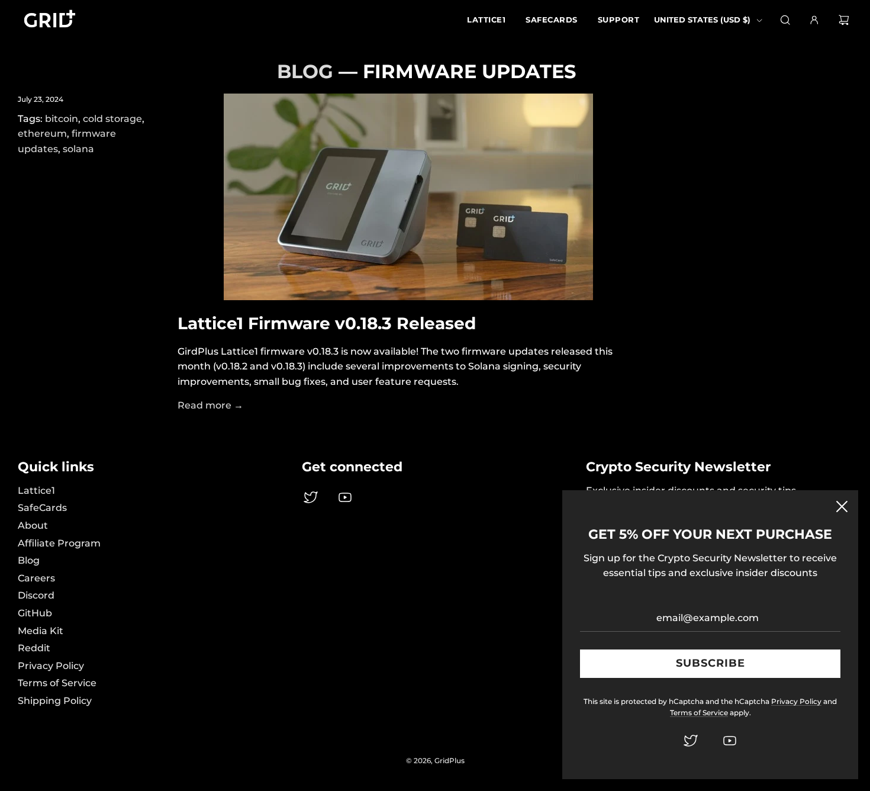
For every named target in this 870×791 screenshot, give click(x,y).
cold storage (112, 118)
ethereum (42, 133)
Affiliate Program (59, 543)
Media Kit (40, 630)
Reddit (34, 648)
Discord (36, 595)
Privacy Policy (51, 665)
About (33, 525)
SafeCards (42, 507)
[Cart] (845, 20)
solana (78, 149)
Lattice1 (36, 490)
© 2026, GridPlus (435, 760)
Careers (36, 578)
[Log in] (814, 20)
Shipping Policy (55, 700)
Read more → (210, 405)
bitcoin (61, 118)
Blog (29, 560)
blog (305, 71)
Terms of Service (57, 683)
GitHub (35, 613)
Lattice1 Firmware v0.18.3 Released (327, 323)
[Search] (785, 20)
